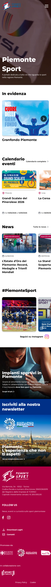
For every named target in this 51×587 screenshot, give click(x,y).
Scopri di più (7, 392)
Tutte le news (39, 227)
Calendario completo (36, 161)
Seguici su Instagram (31, 336)
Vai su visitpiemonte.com (12, 459)
